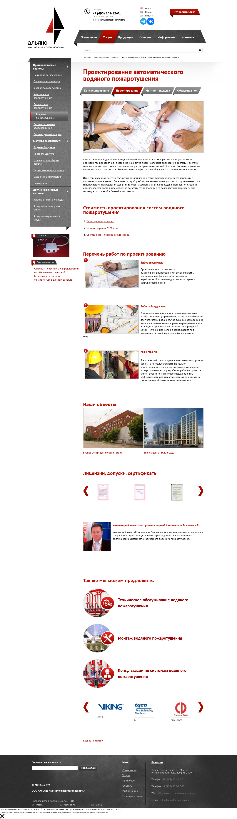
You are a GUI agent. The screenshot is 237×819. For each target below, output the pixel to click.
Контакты (188, 37)
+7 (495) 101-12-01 (107, 13)
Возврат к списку (93, 740)
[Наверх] (225, 807)
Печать (148, 12)
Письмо (149, 15)
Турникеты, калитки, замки (49, 170)
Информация (167, 37)
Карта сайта (69, 804)
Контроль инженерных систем (47, 207)
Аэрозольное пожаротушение (43, 96)
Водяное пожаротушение (45, 116)
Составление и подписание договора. (108, 234)
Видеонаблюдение (44, 147)
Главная (87, 56)
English (148, 8)
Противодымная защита (47, 134)
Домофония (40, 183)
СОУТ (73, 801)
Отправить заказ (184, 12)
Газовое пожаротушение (47, 88)
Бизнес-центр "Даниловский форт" (103, 452)
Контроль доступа (44, 153)
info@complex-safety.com (112, 19)
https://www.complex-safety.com (176, 793)
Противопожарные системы (44, 66)
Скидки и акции (45, 262)
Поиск (87, 50)
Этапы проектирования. (100, 221)
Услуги (107, 37)
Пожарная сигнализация (48, 75)
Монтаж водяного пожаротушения (150, 638)
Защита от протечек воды (49, 199)
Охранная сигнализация (47, 176)
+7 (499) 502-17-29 (174, 786)
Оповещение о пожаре (47, 81)
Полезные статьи (132, 796)
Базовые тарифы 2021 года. (102, 228)
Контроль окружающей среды (47, 217)
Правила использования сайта (49, 801)
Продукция (125, 37)
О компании (89, 37)
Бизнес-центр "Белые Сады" (159, 452)
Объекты (145, 37)
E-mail (99, 804)
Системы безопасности (47, 141)
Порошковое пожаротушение (43, 106)
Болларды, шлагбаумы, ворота (46, 162)
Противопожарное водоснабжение (44, 126)
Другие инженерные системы (45, 191)
